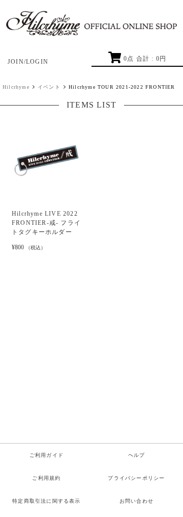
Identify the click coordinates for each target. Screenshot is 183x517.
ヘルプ (136, 455)
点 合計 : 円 (145, 58)
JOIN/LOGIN (28, 61)
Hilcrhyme (16, 87)
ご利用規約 (46, 478)
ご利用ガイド (46, 455)
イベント (49, 87)
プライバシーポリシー (136, 478)
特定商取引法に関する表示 (46, 501)
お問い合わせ (136, 501)
